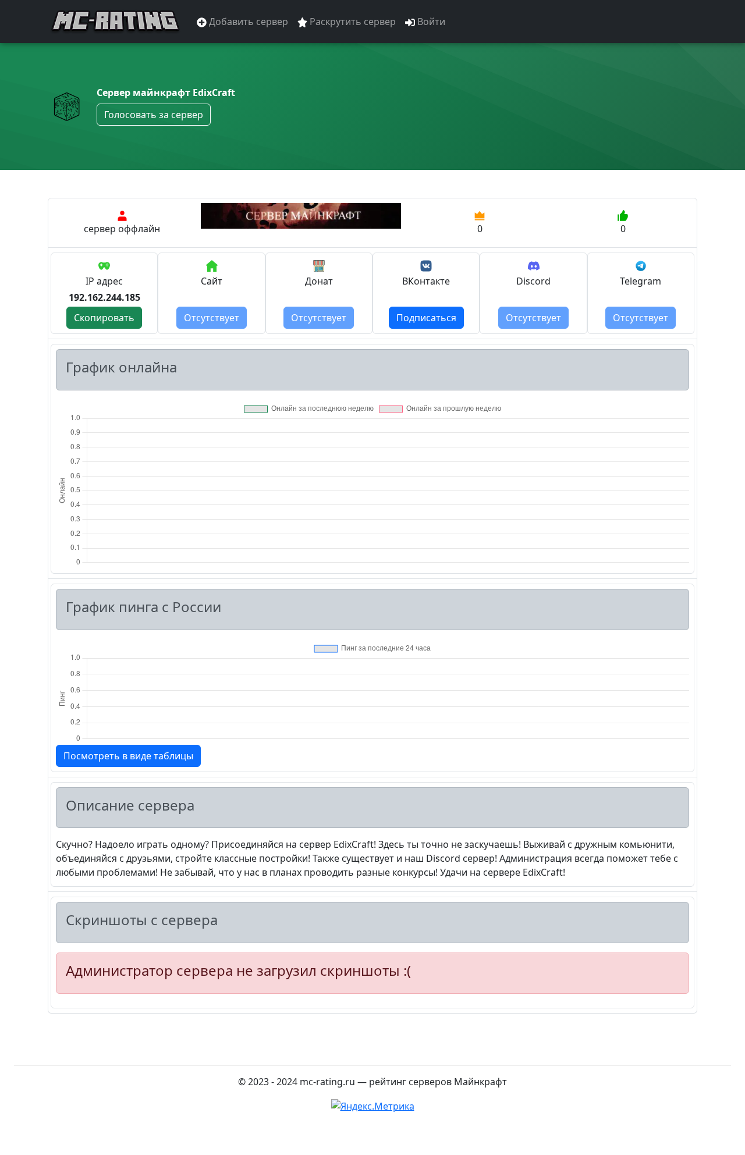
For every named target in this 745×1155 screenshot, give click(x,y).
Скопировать (104, 317)
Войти (430, 21)
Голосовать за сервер (153, 114)
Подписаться (426, 317)
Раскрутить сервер (351, 21)
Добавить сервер (247, 21)
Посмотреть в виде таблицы (128, 755)
